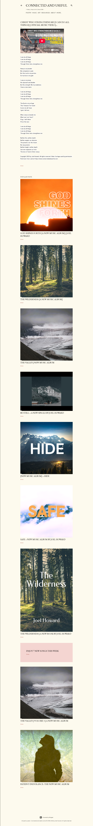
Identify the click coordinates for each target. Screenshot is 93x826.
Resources (45, 13)
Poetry (28, 13)
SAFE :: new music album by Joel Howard (42, 539)
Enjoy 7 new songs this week (42, 651)
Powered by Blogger (48, 817)
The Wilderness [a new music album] (41, 299)
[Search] (71, 5)
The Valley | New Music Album (37, 362)
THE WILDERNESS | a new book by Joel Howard (45, 633)
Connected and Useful (46, 5)
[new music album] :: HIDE (34, 476)
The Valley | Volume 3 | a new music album (44, 720)
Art (39, 13)
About (53, 13)
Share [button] (21, 165)
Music (34, 13)
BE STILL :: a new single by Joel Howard (42, 412)
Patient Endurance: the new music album (44, 784)
